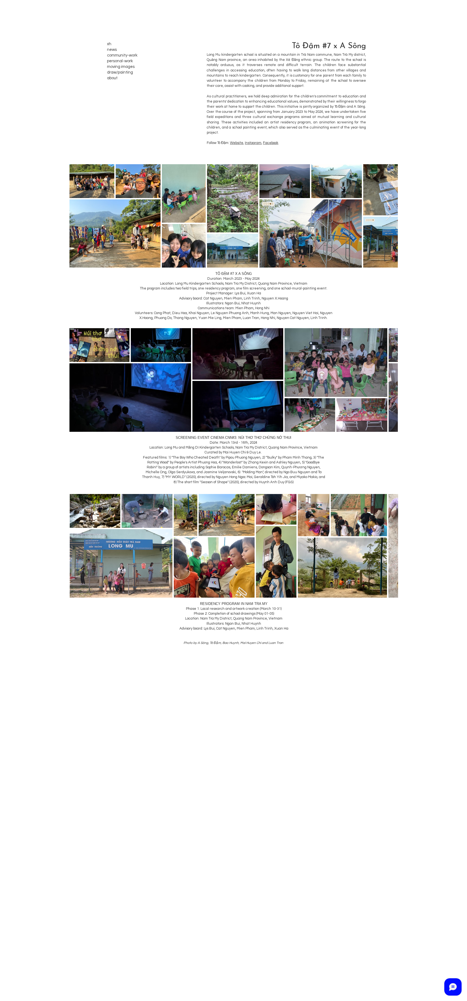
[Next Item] (388, 215)
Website (236, 143)
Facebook (270, 143)
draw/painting (120, 72)
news (112, 50)
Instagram (253, 143)
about (112, 78)
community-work (122, 55)
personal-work (120, 61)
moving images (121, 67)
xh (109, 44)
